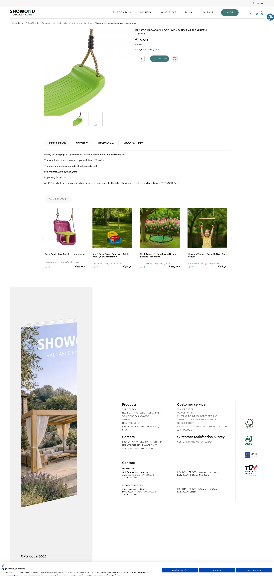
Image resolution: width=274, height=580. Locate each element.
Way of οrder (185, 409)
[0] (255, 11)
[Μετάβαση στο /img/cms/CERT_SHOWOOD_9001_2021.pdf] (251, 474)
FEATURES (82, 143)
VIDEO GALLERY (133, 143)
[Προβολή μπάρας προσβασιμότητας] (270, 17)
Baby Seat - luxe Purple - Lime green (64, 254)
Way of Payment (186, 413)
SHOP (125, 430)
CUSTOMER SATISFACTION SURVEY (194, 442)
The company (129, 409)
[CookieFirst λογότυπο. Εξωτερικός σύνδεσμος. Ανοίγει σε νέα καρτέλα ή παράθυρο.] (3, 565)
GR (262, 4)
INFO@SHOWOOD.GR (143, 475)
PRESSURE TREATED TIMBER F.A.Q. (141, 426)
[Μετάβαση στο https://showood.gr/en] (33, 13)
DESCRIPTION (57, 143)
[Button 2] (249, 12)
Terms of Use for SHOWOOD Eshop (196, 420)
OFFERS (126, 420)
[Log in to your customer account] (254, 3)
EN (257, 4)
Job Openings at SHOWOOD (137, 449)
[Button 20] (43, 238)
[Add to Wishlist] (175, 59)
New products (130, 423)
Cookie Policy (185, 423)
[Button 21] (231, 238)
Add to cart (162, 58)
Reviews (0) (106, 143)
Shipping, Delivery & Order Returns (197, 416)
